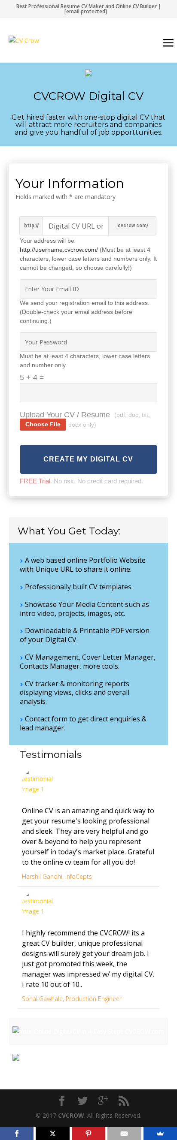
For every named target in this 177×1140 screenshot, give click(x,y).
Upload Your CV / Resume (65, 414)
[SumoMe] (160, 1133)
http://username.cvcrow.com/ (59, 249)
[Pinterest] (88, 1133)
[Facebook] (17, 1133)
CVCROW (71, 1115)
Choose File (43, 424)
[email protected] (85, 11)
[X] (52, 1133)
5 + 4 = (32, 377)
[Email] (124, 1133)
